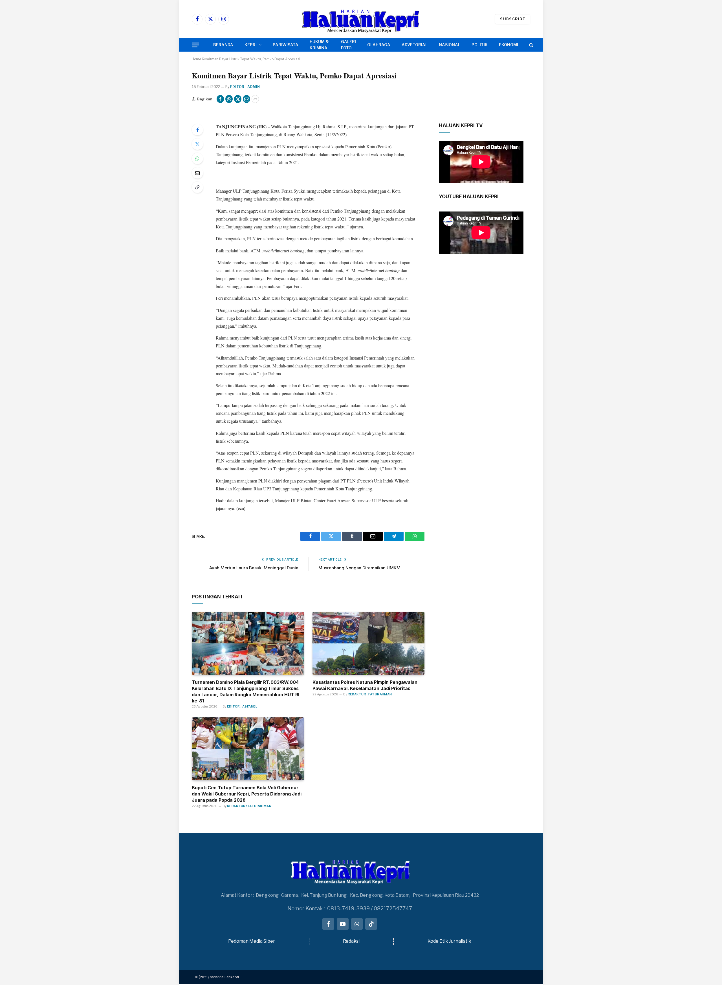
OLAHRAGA (378, 44)
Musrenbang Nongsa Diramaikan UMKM (359, 567)
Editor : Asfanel (242, 706)
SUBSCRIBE (512, 19)
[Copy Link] (197, 187)
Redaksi (351, 941)
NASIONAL (449, 44)
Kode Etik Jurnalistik (449, 941)
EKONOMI (508, 44)
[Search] (530, 45)
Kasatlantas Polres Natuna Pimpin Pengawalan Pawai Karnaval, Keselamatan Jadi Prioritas (364, 685)
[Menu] (195, 45)
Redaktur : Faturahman (370, 694)
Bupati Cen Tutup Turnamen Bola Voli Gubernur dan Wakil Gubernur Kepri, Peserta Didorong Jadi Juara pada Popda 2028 (246, 794)
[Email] (197, 173)
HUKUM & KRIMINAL (320, 44)
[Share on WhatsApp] (229, 99)
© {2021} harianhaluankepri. (217, 977)
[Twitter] (197, 144)
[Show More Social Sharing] (255, 99)
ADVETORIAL (415, 44)
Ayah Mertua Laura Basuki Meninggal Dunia (253, 567)
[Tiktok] (371, 924)
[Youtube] (343, 924)
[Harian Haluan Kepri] (361, 19)
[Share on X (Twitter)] (237, 99)
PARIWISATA (285, 44)
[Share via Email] (246, 99)
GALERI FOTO (348, 44)
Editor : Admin (245, 87)
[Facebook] (197, 129)
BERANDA (223, 44)
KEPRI (251, 44)
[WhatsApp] (197, 158)
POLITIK (480, 44)
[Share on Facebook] (220, 99)
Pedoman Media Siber (251, 941)
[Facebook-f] (328, 924)
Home (196, 59)
